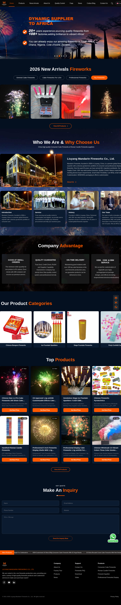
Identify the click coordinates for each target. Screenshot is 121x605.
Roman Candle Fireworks (106, 570)
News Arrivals (34, 3)
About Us (47, 3)
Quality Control (60, 3)
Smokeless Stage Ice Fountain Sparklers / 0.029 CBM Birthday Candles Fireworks (75, 400)
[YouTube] (9, 582)
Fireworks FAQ (80, 570)
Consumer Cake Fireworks (107, 567)
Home (12, 3)
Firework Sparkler (104, 574)
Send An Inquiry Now (60, 538)
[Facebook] (4, 582)
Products (22, 3)
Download (78, 574)
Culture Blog (91, 3)
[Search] (112, 3)
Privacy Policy (115, 596)
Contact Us (104, 3)
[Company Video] (31, 170)
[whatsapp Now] (113, 542)
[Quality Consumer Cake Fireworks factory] (60, 33)
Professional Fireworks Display (108, 577)
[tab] (54, 56)
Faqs (71, 3)
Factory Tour (58, 570)
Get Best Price (14, 410)
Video (77, 577)
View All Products (59, 126)
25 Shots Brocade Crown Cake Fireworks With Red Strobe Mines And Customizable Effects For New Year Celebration (81, 552)
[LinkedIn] (14, 582)
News (80, 3)
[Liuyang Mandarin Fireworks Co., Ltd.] (4, 3)
